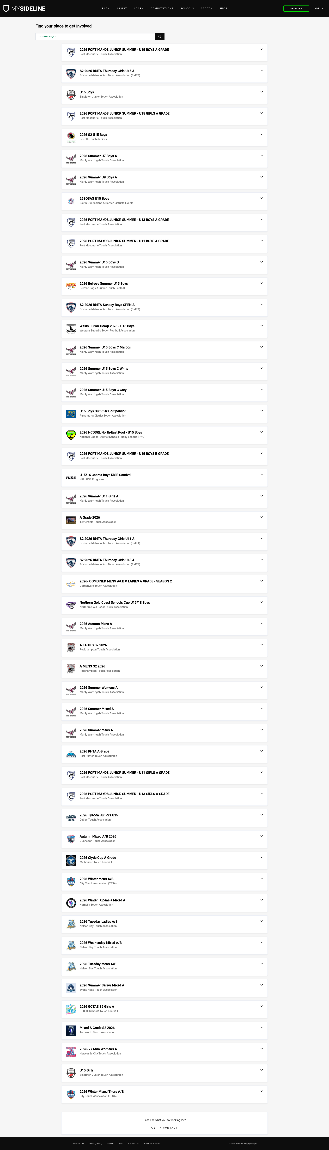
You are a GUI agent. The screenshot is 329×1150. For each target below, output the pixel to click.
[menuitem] (78, 1144)
